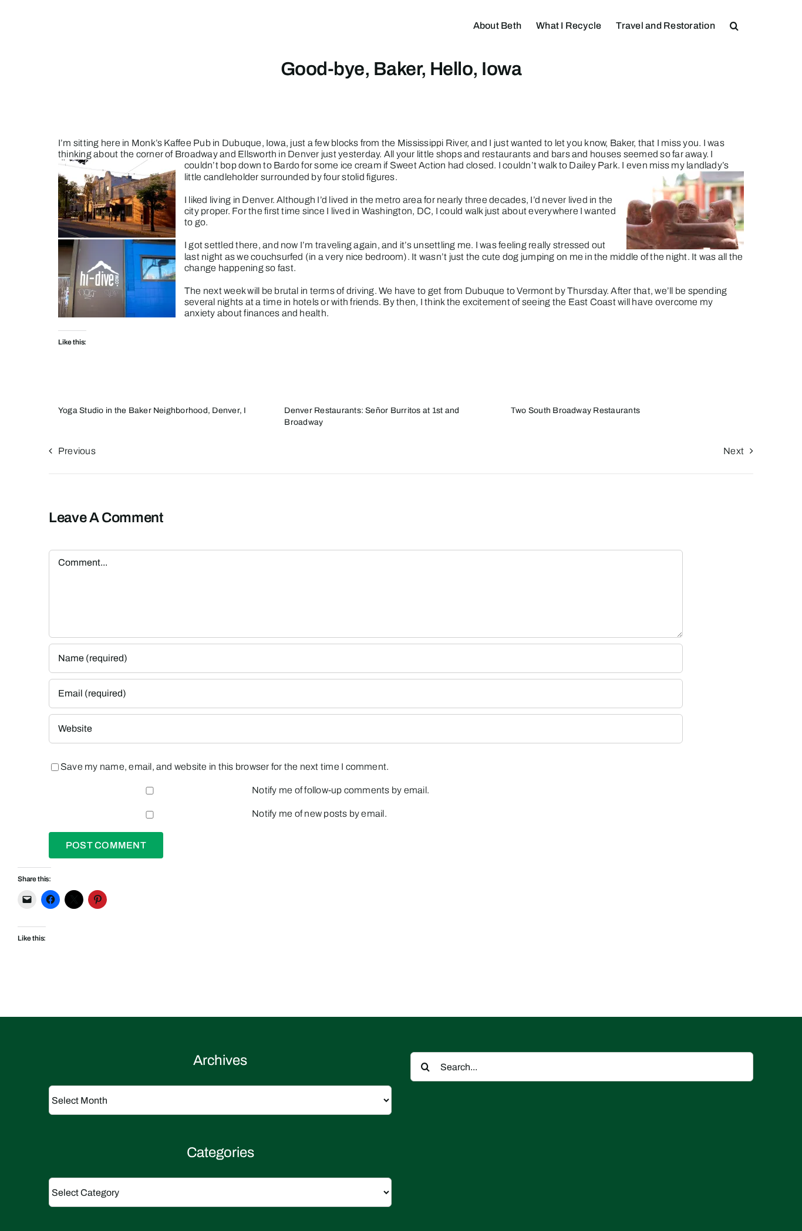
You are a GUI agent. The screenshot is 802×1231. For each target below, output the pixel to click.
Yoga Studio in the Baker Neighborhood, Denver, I (152, 410)
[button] (734, 24)
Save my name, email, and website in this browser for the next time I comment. (224, 767)
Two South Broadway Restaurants (575, 410)
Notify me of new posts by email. (319, 814)
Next (733, 451)
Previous (77, 451)
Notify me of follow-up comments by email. (340, 790)
